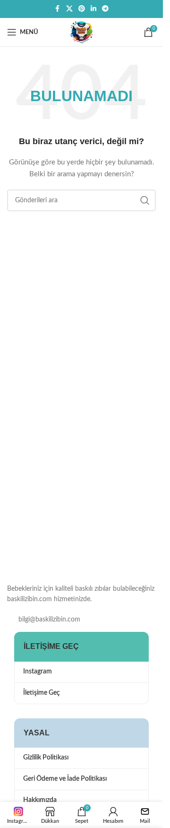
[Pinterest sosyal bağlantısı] (82, 9)
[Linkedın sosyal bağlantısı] (93, 9)
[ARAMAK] (145, 200)
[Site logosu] (82, 32)
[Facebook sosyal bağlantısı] (57, 9)
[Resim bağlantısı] (54, 527)
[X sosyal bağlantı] (69, 9)
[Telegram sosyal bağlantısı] (105, 9)
